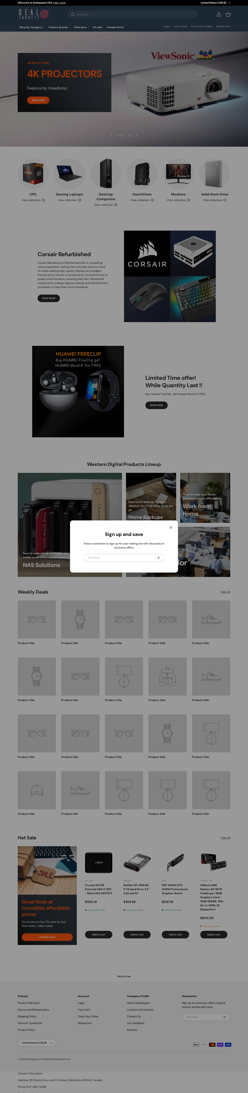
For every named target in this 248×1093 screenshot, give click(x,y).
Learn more (59, 2)
